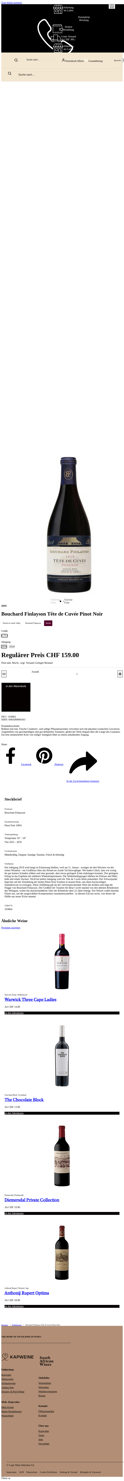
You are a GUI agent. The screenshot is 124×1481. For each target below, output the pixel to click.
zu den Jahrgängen (14, 1013)
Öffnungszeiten (46, 1411)
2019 (4, 646)
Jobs (40, 1439)
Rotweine (6, 1375)
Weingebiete (44, 1383)
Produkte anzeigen (10, 927)
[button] (84, 60)
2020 (12, 646)
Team (41, 1435)
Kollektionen (17, 1325)
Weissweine (7, 1379)
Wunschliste (7, 1415)
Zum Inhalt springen (11, 2)
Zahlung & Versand (68, 1472)
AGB (21, 1472)
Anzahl (35, 671)
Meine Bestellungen (11, 1411)
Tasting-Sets (7, 1387)
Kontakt (42, 1415)
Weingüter (43, 1387)
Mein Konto (7, 1407)
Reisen (41, 1395)
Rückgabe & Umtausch (90, 1472)
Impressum (11, 1472)
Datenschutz (31, 1472)
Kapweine (43, 1431)
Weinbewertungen (47, 1391)
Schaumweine (8, 1383)
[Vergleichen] (112, 6)
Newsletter (43, 1443)
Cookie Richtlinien (48, 1472)
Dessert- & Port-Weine (12, 1391)
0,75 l (4, 635)
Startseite (4, 1325)
